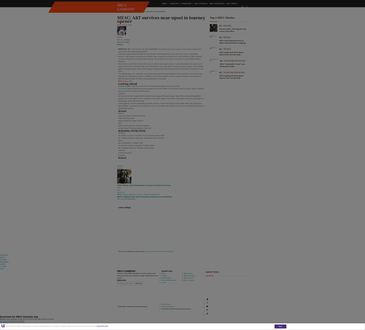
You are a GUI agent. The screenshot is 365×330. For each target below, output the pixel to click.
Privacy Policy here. (102, 326)
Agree (280, 326)
